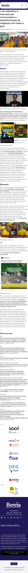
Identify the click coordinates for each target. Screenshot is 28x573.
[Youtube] (12, 518)
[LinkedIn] (15, 518)
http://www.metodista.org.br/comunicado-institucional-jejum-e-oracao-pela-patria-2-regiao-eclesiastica (12, 373)
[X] (8, 518)
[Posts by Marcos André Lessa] (1, 29)
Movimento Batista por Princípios (13, 151)
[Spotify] (18, 518)
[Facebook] (2, 518)
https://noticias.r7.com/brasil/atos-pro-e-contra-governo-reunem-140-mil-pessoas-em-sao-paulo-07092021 (13, 404)
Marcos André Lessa (7, 29)
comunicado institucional (15, 153)
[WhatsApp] (21, 518)
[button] (2, 528)
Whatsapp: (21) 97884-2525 (14, 514)
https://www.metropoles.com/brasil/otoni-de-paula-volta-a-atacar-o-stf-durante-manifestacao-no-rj (13, 397)
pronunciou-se (20, 167)
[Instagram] (5, 518)
